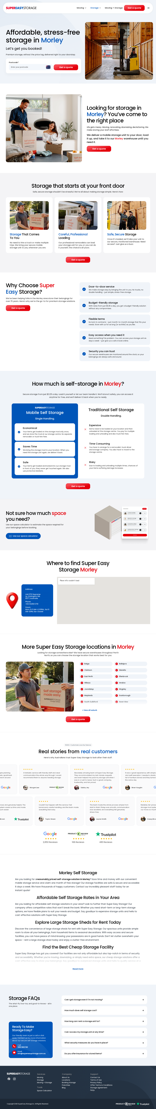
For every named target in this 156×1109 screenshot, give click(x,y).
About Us (65, 1077)
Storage (94, 7)
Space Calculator (44, 1090)
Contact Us (95, 1077)
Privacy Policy (96, 1082)
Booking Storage (69, 1082)
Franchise (66, 1085)
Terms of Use (96, 1080)
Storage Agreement (98, 1087)
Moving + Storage (114, 7)
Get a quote (134, 7)
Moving (80, 7)
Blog (63, 1087)
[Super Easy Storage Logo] (18, 1074)
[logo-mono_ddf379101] (125, 1104)
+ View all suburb (89, 710)
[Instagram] (14, 1079)
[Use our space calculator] (122, 524)
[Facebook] (9, 1079)
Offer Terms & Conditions (101, 1085)
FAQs (92, 1090)
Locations (66, 1080)
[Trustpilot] (142, 1104)
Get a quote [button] (99, 148)
